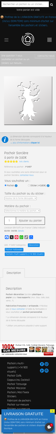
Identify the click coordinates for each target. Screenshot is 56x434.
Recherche (51, 4)
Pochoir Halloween (14, 249)
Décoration (34, 245)
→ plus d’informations (25, 142)
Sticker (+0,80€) (38, 185)
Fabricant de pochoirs (19, 400)
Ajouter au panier (30, 221)
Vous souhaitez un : (17, 181)
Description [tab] (14, 273)
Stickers (11, 396)
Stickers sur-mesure (18, 409)
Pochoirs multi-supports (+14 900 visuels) (25, 254)
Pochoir (11, 185)
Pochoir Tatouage (17, 384)
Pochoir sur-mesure (18, 405)
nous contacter (18, 309)
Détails (21, 231)
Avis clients (24, 161)
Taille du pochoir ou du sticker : (25, 194)
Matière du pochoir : (17, 206)
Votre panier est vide (28, 10)
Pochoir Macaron (16, 388)
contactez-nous (27, 175)
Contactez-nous (46, 56)
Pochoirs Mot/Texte (18, 392)
